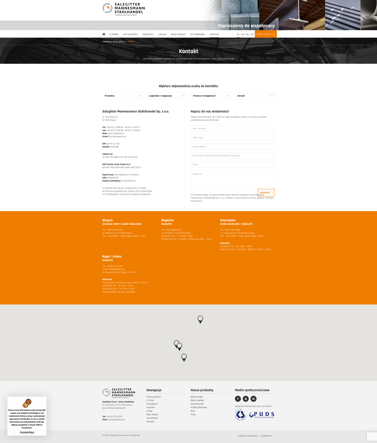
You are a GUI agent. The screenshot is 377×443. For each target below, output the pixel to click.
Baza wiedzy (178, 34)
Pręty (193, 414)
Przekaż (265, 192)
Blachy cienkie (197, 400)
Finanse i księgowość (204, 95)
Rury (193, 411)
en (242, 34)
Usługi (162, 34)
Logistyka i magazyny (160, 95)
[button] (179, 347)
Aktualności (130, 34)
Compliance (266, 435)
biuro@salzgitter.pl (116, 419)
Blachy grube (197, 396)
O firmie (114, 34)
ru (247, 34)
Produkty (148, 34)
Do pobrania (197, 34)
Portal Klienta (264, 34)
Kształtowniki (197, 403)
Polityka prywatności (247, 435)
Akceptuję (24, 432)
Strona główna (119, 41)
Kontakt (214, 34)
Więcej (31, 432)
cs (252, 34)
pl (238, 34)
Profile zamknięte (199, 407)
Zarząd (241, 95)
